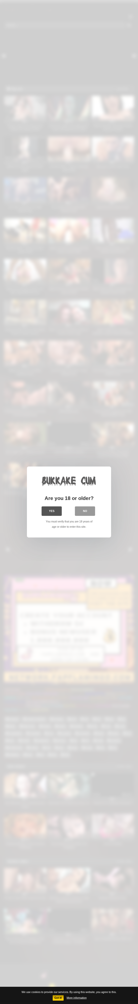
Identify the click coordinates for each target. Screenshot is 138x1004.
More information (77, 997)
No (85, 511)
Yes (52, 511)
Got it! (58, 997)
